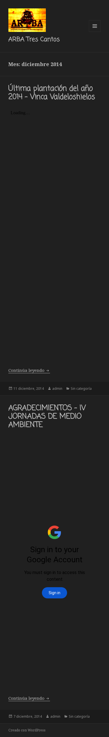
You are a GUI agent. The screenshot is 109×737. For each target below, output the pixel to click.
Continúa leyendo (29, 370)
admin (57, 388)
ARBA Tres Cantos (34, 39)
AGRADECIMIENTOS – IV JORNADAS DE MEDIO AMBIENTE (47, 417)
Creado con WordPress (27, 730)
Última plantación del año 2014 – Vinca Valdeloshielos (51, 93)
